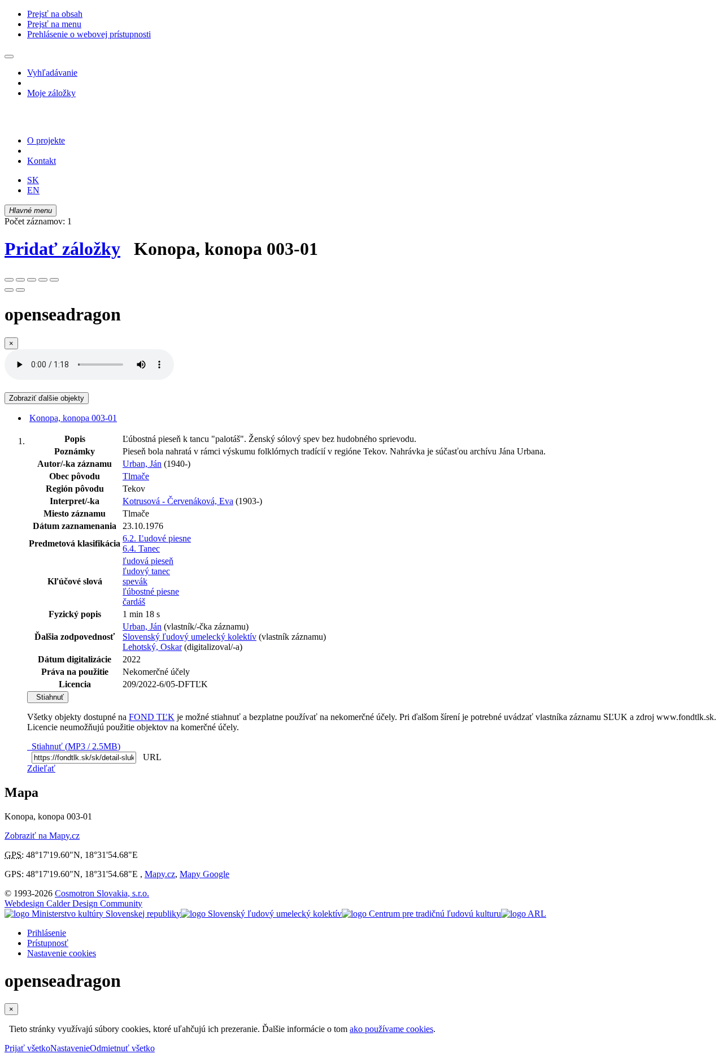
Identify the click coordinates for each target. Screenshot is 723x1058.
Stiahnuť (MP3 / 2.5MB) (73, 746)
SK (33, 180)
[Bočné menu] (9, 56)
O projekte (46, 140)
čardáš (134, 601)
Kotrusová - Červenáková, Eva (178, 501)
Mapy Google (204, 874)
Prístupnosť (47, 943)
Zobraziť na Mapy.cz (42, 835)
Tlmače (136, 476)
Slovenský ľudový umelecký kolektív (189, 636)
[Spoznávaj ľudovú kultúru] (75, 121)
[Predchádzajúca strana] (9, 290)
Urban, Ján (142, 464)
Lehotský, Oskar (152, 647)
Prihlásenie (46, 933)
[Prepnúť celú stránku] (42, 279)
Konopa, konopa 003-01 (73, 418)
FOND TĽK (152, 717)
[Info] (54, 279)
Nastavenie (70, 1048)
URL (149, 757)
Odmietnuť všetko (122, 1048)
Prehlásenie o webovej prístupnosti (89, 34)
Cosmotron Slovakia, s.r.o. (102, 893)
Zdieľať (41, 768)
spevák (135, 581)
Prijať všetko (27, 1048)
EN (33, 190)
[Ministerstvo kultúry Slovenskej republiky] (93, 913)
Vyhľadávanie (52, 72)
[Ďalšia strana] (20, 290)
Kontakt (41, 161)
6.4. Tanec (141, 548)
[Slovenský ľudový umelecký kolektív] (261, 913)
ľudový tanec (146, 571)
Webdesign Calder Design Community (73, 903)
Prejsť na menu (54, 24)
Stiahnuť (48, 697)
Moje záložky (51, 93)
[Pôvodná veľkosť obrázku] (31, 279)
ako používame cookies (391, 1029)
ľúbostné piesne (151, 591)
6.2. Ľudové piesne (157, 538)
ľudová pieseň (148, 561)
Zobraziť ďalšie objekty (46, 398)
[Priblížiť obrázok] (9, 279)
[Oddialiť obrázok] (20, 279)
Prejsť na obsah (54, 14)
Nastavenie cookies (61, 953)
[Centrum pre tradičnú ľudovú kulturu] (421, 913)
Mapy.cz (160, 874)
